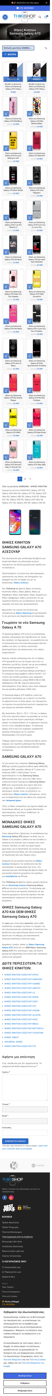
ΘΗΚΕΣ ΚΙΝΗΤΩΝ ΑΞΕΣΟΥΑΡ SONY (21, 1001)
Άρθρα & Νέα (8, 1277)
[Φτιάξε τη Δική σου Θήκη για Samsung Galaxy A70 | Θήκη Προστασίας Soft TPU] (13, 72)
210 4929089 (26, 8)
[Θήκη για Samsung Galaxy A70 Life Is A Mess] (13, 349)
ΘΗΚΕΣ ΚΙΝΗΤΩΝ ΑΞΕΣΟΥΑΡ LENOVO (22, 988)
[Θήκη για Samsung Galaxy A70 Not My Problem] (36, 383)
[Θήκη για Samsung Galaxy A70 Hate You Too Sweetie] (13, 279)
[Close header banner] (46, 3)
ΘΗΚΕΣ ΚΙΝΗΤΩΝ (39, 486)
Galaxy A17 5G (28, 493)
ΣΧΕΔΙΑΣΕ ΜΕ (13, 79)
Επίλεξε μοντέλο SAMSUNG (18, 48)
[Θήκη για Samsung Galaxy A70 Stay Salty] (36, 450)
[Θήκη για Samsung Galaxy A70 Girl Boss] (13, 245)
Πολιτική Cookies (37, 1359)
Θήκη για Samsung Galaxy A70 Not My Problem (37, 397)
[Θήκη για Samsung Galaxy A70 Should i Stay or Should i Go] (13, 450)
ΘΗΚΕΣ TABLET (11, 1037)
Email (5, 1115)
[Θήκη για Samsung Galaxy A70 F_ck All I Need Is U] (13, 210)
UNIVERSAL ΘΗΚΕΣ (13, 1042)
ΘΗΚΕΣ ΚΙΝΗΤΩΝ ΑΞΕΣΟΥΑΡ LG (19, 992)
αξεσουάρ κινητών (17, 885)
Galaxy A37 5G (9, 502)
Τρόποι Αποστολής (10, 1222)
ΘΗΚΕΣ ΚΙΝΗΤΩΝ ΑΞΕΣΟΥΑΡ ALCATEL (22, 1015)
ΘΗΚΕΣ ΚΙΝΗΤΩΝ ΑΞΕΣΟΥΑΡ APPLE (21, 974)
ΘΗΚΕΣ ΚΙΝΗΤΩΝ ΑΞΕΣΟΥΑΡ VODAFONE (23, 1033)
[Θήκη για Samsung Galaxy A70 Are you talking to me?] (13, 141)
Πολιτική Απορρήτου (12, 1359)
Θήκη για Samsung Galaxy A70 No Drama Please (13, 397)
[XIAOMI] (38, 1165)
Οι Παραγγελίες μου (11, 1272)
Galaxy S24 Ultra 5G (34, 499)
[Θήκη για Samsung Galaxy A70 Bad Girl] (36, 141)
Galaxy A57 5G (38, 490)
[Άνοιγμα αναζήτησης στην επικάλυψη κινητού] (39, 17)
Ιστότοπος (6, 1127)
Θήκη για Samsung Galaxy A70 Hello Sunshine (37, 294)
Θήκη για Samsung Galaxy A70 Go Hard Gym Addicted (37, 259)
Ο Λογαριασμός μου (11, 1267)
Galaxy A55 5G (16, 499)
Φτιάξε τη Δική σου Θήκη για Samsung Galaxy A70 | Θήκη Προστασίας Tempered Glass (36, 89)
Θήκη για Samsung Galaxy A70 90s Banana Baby (37, 121)
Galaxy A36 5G (38, 502)
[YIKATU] (14, 1165)
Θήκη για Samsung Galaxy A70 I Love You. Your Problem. (36, 328)
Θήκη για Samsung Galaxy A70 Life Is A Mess (13, 363)
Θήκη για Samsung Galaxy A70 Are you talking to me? (13, 155)
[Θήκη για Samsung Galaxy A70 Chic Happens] (36, 176)
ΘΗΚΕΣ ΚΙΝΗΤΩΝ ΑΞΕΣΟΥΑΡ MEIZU (21, 1024)
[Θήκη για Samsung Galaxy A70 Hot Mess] (13, 314)
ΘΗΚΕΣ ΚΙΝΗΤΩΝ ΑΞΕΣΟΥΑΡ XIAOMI (22, 1010)
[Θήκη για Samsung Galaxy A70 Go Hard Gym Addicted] (36, 245)
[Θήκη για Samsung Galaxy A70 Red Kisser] (36, 418)
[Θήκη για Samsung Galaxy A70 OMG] (13, 418)
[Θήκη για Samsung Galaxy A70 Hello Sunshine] (36, 279)
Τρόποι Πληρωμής (10, 1227)
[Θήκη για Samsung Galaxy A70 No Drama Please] (13, 383)
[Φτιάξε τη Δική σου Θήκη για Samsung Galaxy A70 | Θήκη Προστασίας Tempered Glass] (36, 72)
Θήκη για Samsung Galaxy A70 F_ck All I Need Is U (13, 224)
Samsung (6, 836)
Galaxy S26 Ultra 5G (11, 493)
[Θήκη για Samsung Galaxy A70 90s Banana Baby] (36, 106)
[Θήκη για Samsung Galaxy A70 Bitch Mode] (13, 176)
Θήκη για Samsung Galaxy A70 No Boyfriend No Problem (37, 363)
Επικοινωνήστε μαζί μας (13, 1251)
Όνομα (6, 1104)
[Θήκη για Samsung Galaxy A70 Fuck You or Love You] (36, 210)
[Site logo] (24, 17)
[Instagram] (11, 1197)
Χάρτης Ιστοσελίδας (11, 1256)
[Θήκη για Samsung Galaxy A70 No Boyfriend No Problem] (36, 349)
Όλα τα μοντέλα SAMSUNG (15, 486)
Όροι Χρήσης (8, 1287)
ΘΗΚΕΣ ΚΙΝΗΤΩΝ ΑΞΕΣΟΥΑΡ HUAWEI (22, 983)
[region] (25, 1352)
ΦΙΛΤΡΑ (12, 54)
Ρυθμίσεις (25, 1383)
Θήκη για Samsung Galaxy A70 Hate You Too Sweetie (13, 294)
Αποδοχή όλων (25, 1375)
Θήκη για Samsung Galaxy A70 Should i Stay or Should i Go (13, 464)
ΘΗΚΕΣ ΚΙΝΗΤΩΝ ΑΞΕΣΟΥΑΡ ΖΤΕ (20, 1046)
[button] (6, 113)
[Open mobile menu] (5, 17)
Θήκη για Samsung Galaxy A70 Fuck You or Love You (36, 224)
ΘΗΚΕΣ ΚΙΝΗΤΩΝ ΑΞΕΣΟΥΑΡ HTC (20, 1006)
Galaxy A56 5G (17, 496)
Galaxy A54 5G (23, 502)
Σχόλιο (6, 1072)
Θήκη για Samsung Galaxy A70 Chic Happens (37, 190)
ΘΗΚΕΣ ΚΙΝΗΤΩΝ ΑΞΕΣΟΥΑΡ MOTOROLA (24, 1028)
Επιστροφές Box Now (12, 1241)
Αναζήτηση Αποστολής (12, 1246)
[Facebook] (4, 1197)
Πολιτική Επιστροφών (12, 1232)
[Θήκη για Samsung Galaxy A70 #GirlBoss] (13, 106)
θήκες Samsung (23, 613)
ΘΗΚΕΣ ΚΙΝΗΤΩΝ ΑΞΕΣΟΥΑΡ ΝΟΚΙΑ (21, 997)
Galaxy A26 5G (32, 496)
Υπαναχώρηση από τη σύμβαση (17, 1237)
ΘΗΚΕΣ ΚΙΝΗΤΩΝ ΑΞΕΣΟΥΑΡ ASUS (21, 1019)
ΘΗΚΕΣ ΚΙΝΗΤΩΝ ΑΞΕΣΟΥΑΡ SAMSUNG (23, 979)
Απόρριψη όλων (25, 1390)
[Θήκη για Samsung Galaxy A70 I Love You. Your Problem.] (36, 314)
